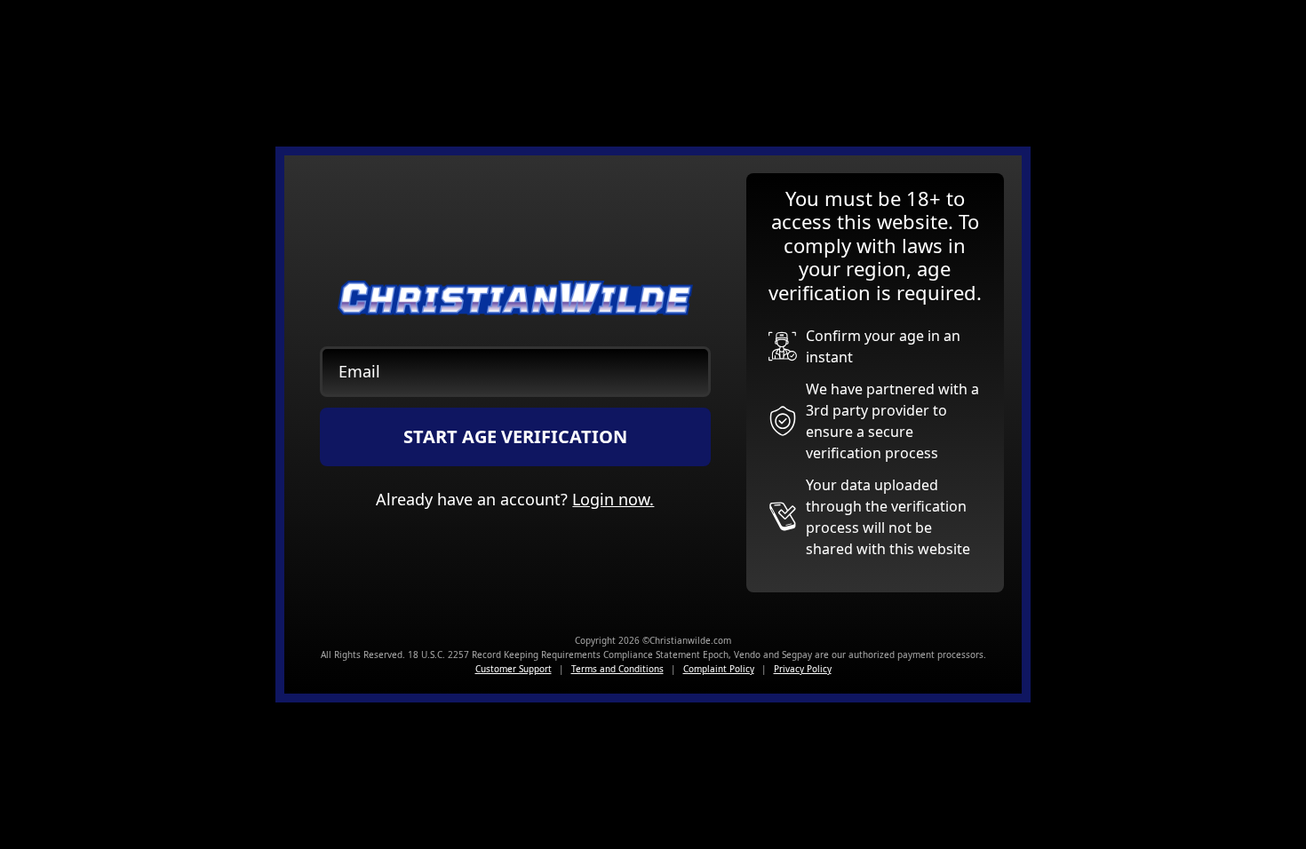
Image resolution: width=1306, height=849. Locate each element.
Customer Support (513, 669)
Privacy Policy (803, 669)
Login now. (613, 499)
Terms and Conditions (617, 669)
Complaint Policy (718, 669)
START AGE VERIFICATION (515, 436)
